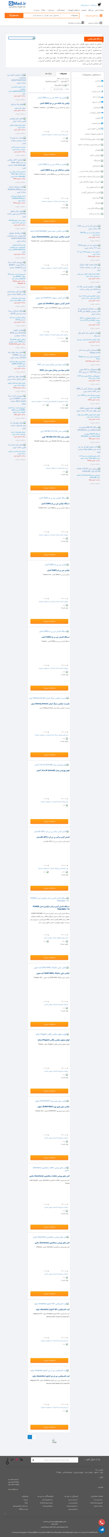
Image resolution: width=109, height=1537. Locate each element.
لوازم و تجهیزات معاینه (93, 134)
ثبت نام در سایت (98, 1500)
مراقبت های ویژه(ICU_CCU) (90, 139)
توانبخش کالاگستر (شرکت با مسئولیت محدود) (54, 268)
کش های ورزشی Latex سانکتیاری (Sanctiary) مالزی (50, 1176)
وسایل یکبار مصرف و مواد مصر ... (89, 176)
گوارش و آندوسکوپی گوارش (91, 192)
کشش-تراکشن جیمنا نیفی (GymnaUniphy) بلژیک (51, 237)
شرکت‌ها (48, 73)
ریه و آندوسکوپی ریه (93, 187)
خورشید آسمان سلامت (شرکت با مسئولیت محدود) (53, 535)
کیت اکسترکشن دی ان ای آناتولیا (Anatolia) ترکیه (51, 1376)
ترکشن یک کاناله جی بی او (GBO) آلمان (55, 103)
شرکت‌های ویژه (60, 85)
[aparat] (16, 1459)
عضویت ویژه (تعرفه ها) (46, 1503)
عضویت (83, 10)
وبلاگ (43, 10)
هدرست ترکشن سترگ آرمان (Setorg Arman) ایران (50, 704)
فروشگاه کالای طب (94, 208)
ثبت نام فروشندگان (47, 1500)
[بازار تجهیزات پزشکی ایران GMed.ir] (17, 4)
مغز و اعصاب (96, 123)
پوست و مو (97, 96)
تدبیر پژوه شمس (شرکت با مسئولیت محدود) (55, 135)
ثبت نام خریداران (73, 1500)
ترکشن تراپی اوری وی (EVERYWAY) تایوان (53, 1107)
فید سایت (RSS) (23, 1509)
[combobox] (57, 89)
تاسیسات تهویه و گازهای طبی (90, 181)
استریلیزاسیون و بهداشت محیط (89, 144)
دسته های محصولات (72, 1506)
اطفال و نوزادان (95, 112)
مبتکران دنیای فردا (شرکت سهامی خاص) (56, 1004)
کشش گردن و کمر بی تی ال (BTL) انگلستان (53, 837)
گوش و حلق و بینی (94, 128)
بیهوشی (98, 150)
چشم (99, 86)
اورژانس (98, 80)
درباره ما (36, 10)
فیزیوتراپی (97, 107)
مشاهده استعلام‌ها (74, 23)
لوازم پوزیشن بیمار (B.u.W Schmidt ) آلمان (53, 770)
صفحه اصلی (99, 10)
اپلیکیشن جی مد (73, 1503)
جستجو (15, 15)
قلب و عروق (96, 102)
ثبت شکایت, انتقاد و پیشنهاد (20, 1506)
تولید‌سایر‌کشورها (51, 81)
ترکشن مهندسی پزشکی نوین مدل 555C (55, 370)
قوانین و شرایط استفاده (96, 1503)
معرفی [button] (64, 405)
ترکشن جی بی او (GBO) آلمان (58, 570)
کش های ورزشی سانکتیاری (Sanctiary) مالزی (52, 1243)
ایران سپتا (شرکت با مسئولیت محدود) (57, 468)
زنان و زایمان (96, 91)
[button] (101, 1529)
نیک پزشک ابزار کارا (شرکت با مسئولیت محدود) (54, 802)
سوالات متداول (98, 1506)
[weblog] (21, 1459)
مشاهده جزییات (49, 154)
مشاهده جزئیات (95, 241)
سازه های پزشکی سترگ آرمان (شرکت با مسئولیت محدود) (51, 735)
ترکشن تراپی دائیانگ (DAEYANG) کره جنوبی (53, 973)
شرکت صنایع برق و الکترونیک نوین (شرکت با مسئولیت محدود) (50, 401)
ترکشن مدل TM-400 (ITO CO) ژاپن (56, 437)
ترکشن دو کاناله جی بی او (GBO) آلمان (55, 170)
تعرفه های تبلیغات (47, 1506)
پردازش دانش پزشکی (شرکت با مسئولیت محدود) (53, 335)
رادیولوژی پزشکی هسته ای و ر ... (89, 171)
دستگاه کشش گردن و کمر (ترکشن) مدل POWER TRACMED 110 (51, 908)
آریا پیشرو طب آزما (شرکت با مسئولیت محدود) (54, 1341)
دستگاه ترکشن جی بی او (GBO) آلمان (55, 503)
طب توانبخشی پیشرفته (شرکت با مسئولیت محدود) (53, 868)
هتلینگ (98, 203)
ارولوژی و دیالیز (95, 155)
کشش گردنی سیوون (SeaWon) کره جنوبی (54, 303)
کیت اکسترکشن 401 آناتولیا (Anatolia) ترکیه (53, 1309)
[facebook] (7, 1459)
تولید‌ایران (64, 81)
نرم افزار (90, 10)
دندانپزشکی (96, 166)
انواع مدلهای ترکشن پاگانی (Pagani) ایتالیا (54, 1040)
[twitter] (12, 1459)
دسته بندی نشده (95, 213)
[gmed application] (7, 1462)
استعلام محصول (94, 23)
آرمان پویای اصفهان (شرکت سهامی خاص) (56, 938)
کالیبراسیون (96, 197)
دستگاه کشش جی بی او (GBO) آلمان (56, 637)
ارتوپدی (98, 118)
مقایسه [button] (45, 131)
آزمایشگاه (97, 160)
